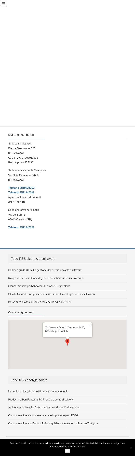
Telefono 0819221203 (21, 187)
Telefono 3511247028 (21, 192)
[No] (131, 447)
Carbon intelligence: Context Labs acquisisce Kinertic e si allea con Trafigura (53, 423)
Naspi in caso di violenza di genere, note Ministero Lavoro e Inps (45, 278)
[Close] (90, 324)
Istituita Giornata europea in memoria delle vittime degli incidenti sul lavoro (51, 294)
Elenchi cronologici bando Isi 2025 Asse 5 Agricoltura (39, 286)
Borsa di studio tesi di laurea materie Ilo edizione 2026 (39, 302)
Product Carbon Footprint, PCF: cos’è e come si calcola (40, 399)
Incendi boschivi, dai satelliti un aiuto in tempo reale (38, 391)
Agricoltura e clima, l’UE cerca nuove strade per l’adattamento (44, 407)
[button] (67, 342)
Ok (67, 451)
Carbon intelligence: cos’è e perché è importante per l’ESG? (43, 415)
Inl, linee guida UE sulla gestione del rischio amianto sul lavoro (44, 270)
